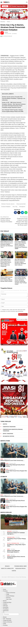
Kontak (14, 570)
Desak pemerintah (21, 204)
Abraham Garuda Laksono (7, 204)
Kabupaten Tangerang (9, 426)
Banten (5, 424)
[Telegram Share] (22, 212)
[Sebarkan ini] (15, 212)
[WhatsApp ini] (25, 212)
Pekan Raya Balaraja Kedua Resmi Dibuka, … (15, 465)
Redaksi (7, 566)
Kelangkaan (22, 206)
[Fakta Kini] (14, 2)
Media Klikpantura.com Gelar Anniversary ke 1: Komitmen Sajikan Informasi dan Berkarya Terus (7, 244)
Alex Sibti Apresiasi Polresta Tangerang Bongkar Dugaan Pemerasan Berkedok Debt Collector (20, 262)
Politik (9, 543)
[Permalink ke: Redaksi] (2, 32)
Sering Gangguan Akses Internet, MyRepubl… (16, 557)
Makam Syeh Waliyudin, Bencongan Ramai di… (13, 551)
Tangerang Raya (15, 543)
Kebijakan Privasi (20, 568)
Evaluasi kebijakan (5, 206)
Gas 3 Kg (15, 206)
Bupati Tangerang (8, 433)
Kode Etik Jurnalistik (7, 568)
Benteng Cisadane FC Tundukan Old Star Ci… (16, 533)
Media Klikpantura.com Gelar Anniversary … (13, 460)
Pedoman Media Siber (20, 566)
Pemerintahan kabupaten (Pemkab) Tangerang (13, 430)
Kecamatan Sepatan (8, 436)
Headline (9, 531)
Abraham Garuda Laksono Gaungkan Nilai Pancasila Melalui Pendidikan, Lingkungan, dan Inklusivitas (13, 98)
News (2, 459)
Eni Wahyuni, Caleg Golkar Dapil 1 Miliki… (16, 545)
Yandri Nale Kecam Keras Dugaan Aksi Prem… (16, 471)
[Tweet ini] (18, 212)
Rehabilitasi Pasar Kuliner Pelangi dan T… (16, 539)
